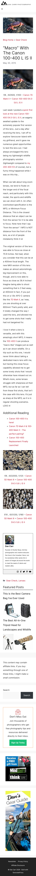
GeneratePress (18, 873)
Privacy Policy (23, 861)
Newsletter (12, 861)
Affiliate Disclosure (18, 865)
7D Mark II (15, 299)
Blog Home (8, 40)
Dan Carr (9, 546)
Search (6, 690)
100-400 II (12, 341)
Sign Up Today (18, 743)
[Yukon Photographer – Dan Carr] (16, 3)
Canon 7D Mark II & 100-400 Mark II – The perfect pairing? (20, 430)
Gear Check (21, 40)
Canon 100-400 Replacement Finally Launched (18, 441)
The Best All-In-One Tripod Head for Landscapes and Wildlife (17, 625)
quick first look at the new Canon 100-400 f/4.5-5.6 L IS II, (17, 114)
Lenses (22, 580)
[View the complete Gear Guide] (18, 821)
